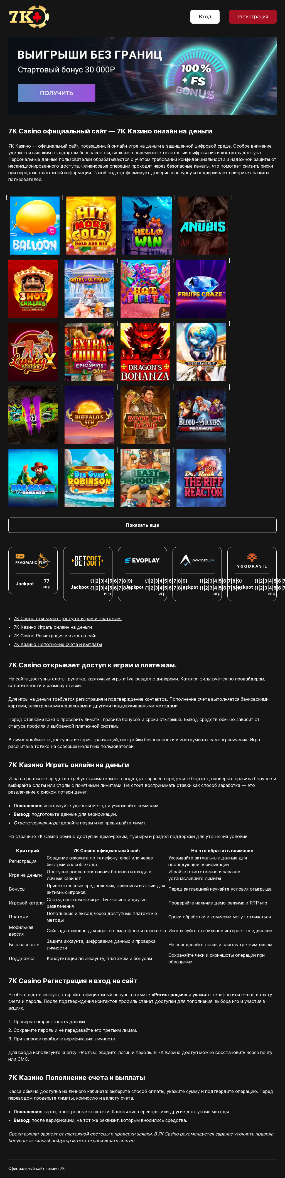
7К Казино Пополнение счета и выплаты (58, 644)
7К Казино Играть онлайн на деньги (53, 627)
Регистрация (252, 16)
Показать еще (142, 525)
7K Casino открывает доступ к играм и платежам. (68, 618)
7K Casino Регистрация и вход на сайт (55, 635)
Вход (205, 16)
